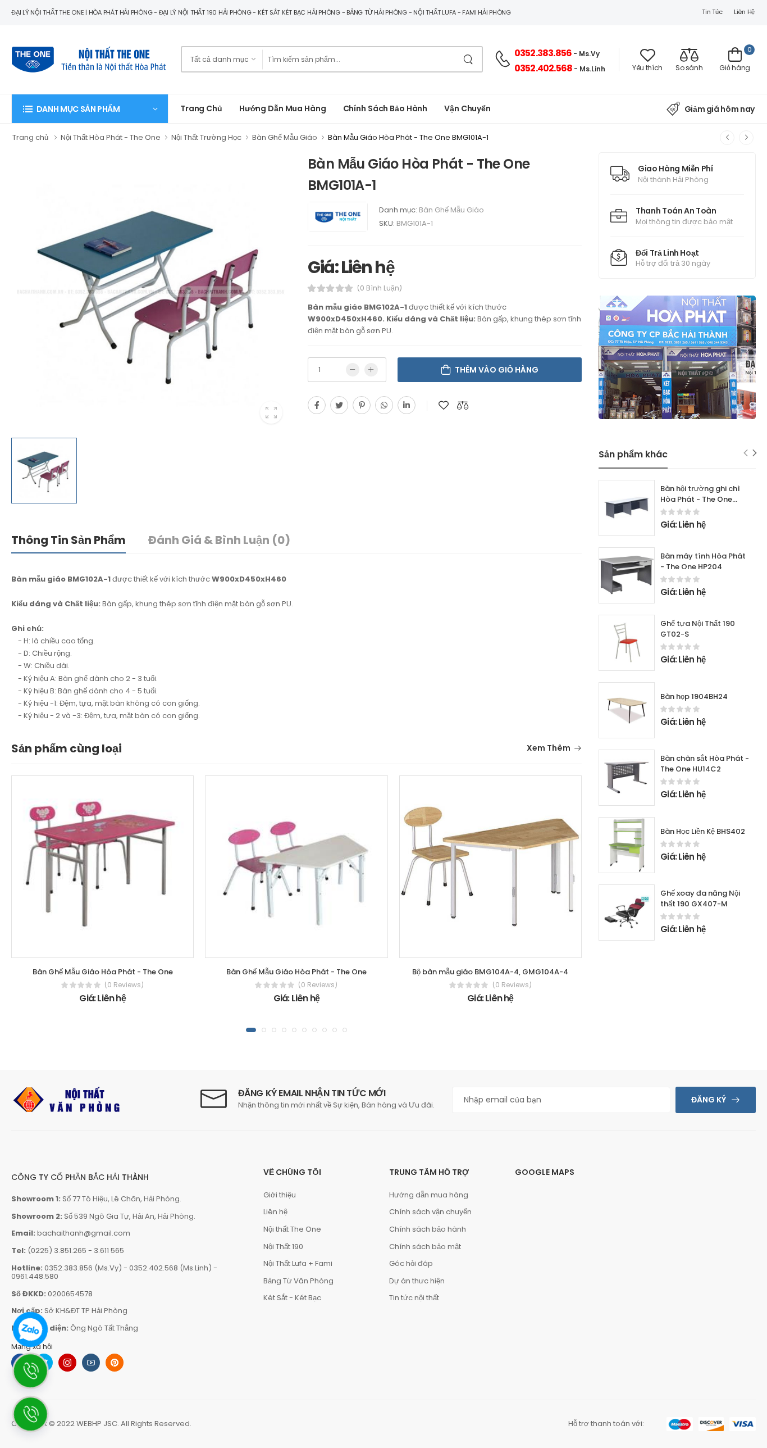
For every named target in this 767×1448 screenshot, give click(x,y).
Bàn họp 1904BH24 (694, 696)
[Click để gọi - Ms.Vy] (35, 1420)
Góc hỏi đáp (411, 1263)
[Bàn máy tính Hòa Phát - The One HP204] (626, 575)
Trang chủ (201, 108)
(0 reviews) (124, 985)
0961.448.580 (34, 1276)
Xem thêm (548, 748)
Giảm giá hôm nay (719, 109)
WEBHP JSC (96, 1423)
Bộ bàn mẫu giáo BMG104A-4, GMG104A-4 (490, 971)
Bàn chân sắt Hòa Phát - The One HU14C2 (704, 763)
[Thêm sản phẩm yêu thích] (444, 405)
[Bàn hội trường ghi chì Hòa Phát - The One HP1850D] (626, 507)
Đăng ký (708, 1099)
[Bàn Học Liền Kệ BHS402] (626, 845)
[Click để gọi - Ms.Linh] (35, 1377)
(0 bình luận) (379, 288)
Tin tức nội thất (414, 1297)
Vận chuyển (467, 108)
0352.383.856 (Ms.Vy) (83, 1268)
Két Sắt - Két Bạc (292, 1297)
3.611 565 (109, 1250)
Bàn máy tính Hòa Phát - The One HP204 (703, 561)
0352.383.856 (543, 53)
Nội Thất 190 (283, 1246)
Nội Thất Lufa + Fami (297, 1263)
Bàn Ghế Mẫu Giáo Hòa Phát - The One (103, 971)
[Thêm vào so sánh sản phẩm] (463, 405)
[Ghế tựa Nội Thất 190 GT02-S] (626, 642)
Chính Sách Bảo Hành (385, 108)
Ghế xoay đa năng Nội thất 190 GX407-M (700, 898)
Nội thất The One (292, 1229)
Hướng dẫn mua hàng (282, 108)
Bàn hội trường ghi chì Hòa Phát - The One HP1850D (700, 499)
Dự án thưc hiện (417, 1280)
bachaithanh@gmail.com (83, 1233)
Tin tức (712, 11)
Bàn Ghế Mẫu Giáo (451, 210)
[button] (89, 108)
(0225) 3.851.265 (57, 1250)
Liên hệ (744, 11)
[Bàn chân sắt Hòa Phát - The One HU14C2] (626, 777)
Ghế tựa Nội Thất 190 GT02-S (697, 628)
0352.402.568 (543, 68)
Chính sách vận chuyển (430, 1211)
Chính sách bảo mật (425, 1246)
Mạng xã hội (32, 1346)
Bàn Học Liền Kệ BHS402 (702, 831)
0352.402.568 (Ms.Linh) (170, 1268)
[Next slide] (755, 453)
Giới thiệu (279, 1195)
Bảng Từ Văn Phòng (298, 1280)
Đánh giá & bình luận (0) (219, 540)
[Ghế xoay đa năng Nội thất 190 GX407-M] (626, 912)
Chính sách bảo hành (427, 1229)
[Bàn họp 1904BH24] (626, 710)
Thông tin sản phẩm (68, 540)
